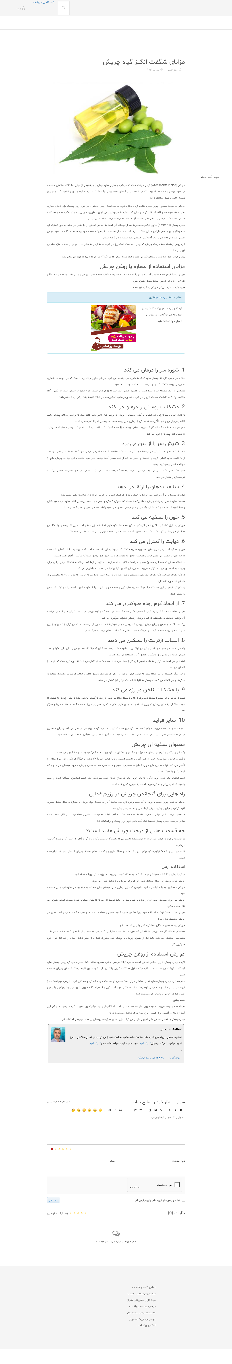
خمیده (175, 1110)
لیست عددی (135, 1110)
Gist (110, 1110)
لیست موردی (141, 1110)
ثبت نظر (53, 1200)
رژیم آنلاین (174, 1058)
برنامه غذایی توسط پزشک (151, 1058)
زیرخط (170, 1110)
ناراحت (79, 1110)
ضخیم (181, 1110)
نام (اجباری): (178, 1161)
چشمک (73, 1110)
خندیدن (100, 1110)
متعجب (90, 1110)
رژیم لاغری (161, 297)
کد (115, 1110)
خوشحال (95, 1110)
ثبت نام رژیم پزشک (43, 2)
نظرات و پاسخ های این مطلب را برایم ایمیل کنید (157, 1200)
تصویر (155, 1110)
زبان (84, 1110)
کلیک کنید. (144, 1043)
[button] (21, 8)
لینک (161, 1110)
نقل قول (121, 1110)
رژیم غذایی (178, 53)
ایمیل (112, 1161)
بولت (130, 1110)
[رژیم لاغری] (93, 328)
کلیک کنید (95, 1043)
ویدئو (150, 1110)
